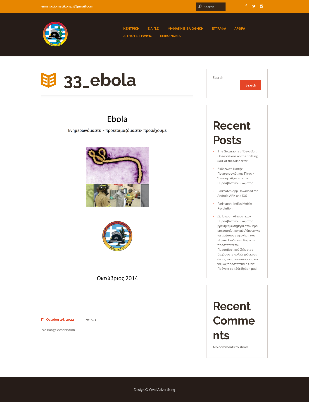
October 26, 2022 (60, 319)
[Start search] (199, 6)
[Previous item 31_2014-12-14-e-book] (79, 202)
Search (218, 77)
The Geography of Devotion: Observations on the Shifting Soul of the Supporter (237, 156)
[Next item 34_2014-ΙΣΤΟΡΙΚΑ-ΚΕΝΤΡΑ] (155, 202)
